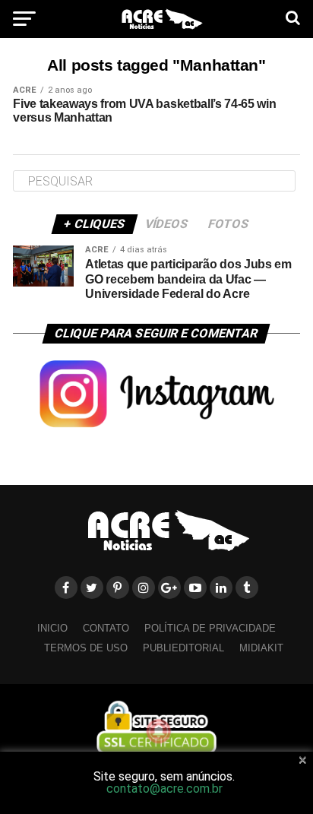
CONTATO (106, 628)
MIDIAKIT (261, 648)
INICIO (52, 628)
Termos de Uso (86, 648)
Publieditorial (183, 648)
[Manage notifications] (159, 731)
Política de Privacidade (210, 628)
